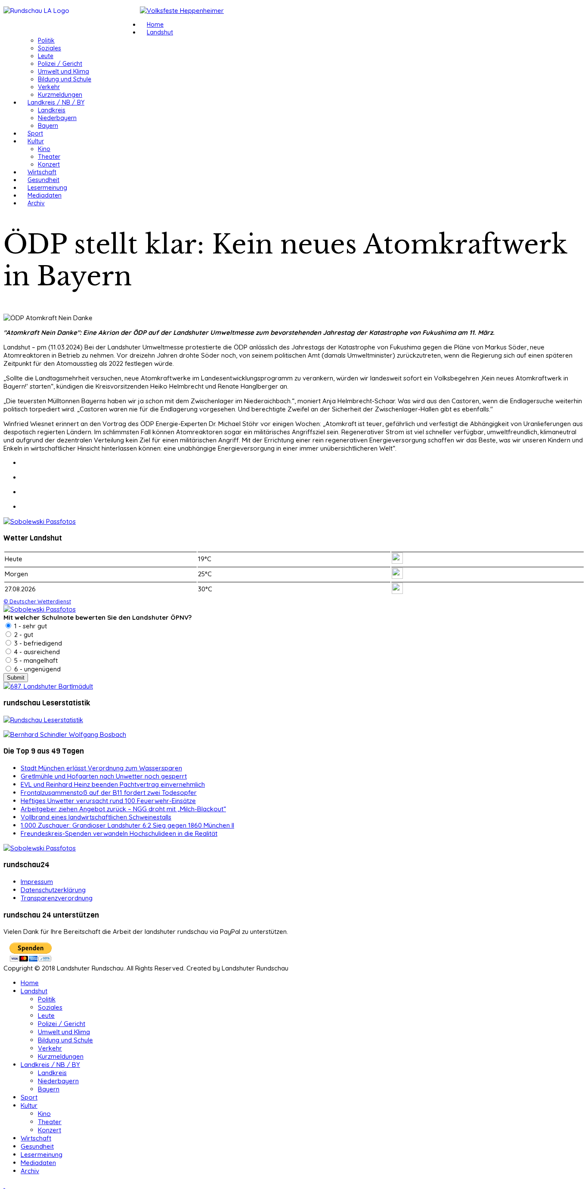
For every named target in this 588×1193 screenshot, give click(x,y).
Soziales (49, 48)
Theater (49, 157)
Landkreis (51, 110)
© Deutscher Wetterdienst (37, 601)
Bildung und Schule (64, 79)
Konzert (49, 164)
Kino (44, 149)
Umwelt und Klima (63, 71)
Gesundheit (43, 180)
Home (155, 24)
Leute (45, 56)
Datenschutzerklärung (53, 890)
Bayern (48, 126)
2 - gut (22, 634)
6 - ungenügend (36, 669)
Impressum (37, 882)
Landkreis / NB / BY (56, 102)
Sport (35, 133)
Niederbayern (57, 118)
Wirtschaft (42, 172)
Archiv (36, 203)
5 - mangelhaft (35, 660)
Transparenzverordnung (57, 898)
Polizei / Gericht (60, 64)
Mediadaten (45, 195)
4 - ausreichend (36, 652)
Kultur (36, 141)
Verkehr (49, 87)
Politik (46, 40)
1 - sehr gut (29, 626)
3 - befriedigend (37, 643)
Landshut (160, 32)
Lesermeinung (47, 188)
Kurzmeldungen (60, 95)
